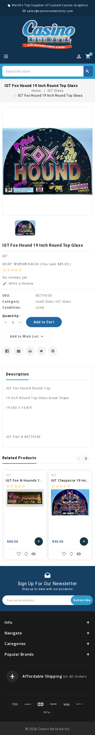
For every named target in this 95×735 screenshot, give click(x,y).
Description (17, 374)
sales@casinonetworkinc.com (50, 11)
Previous (79, 458)
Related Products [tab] (19, 458)
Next (85, 458)
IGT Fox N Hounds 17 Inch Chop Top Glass (42, 480)
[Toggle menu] (8, 56)
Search (87, 71)
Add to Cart (38, 542)
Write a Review (18, 283)
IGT (5, 256)
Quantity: (11, 316)
